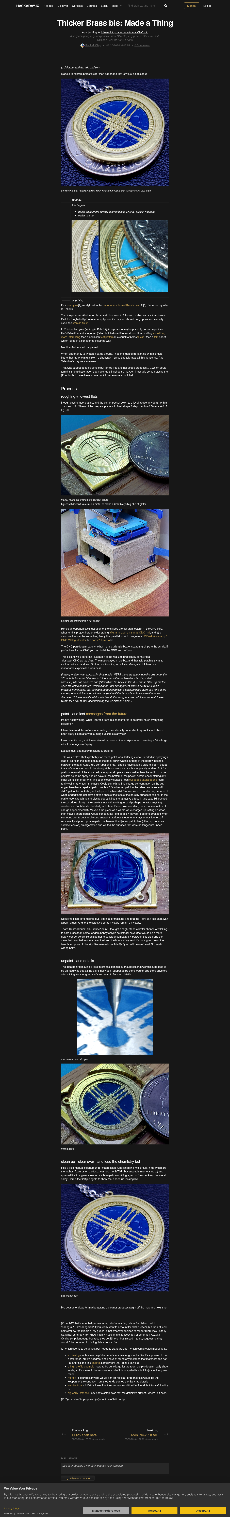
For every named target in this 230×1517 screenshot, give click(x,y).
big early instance (78, 1393)
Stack (104, 6)
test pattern (107, 337)
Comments (142, 45)
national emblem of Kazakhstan (121, 305)
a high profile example (81, 1366)
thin (156, 337)
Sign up (191, 6)
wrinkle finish (80, 323)
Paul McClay (93, 45)
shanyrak (72, 305)
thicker (141, 337)
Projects (48, 6)
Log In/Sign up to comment (78, 1478)
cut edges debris (143, 780)
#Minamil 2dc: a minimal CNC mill (129, 632)
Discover (62, 6)
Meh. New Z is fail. (144, 1434)
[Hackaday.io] (28, 5)
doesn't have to (101, 640)
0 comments (99, 1439)
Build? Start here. (84, 1434)
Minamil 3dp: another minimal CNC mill (124, 32)
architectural (75, 1385)
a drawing (74, 1355)
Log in (207, 6)
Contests (77, 6)
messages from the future (106, 713)
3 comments (152, 1439)
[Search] (165, 5)
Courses (92, 6)
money (72, 1378)
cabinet (96, 1363)
